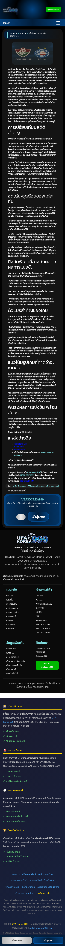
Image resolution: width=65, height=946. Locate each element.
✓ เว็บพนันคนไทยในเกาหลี (16, 856)
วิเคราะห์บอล (22, 486)
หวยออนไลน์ (11, 616)
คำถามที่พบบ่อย (12, 657)
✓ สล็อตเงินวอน (11, 731)
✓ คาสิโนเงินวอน (11, 861)
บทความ (9, 620)
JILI (37, 616)
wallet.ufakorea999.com (41, 928)
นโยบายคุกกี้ (11, 669)
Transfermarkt (20, 444)
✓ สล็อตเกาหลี (10, 736)
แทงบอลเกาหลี (54, 486)
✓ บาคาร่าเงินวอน (12, 776)
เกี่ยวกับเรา (10, 624)
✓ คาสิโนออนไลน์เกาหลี (15, 781)
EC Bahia (18, 455)
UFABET (39, 596)
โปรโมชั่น (9, 600)
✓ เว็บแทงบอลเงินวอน (14, 821)
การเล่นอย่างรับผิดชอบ (48, 887)
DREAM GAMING (43, 633)
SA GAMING (41, 620)
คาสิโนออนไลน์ (12, 608)
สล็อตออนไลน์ (11, 604)
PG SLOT (39, 600)
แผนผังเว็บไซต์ (12, 673)
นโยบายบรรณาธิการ (25, 893)
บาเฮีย (15, 486)
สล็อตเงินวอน (28, 887)
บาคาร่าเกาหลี (13, 887)
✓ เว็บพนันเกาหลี (11, 852)
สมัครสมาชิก (11, 649)
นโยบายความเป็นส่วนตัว (15, 661)
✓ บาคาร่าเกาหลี (11, 771)
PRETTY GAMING (43, 629)
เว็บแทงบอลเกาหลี (42, 486)
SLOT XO (40, 608)
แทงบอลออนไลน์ (34, 472)
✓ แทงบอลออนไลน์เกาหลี (15, 816)
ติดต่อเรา (10, 629)
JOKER (39, 612)
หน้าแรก (9, 596)
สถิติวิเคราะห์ (31, 486)
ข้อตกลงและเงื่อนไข (14, 665)
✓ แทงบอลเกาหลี (11, 811)
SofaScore (19, 447)
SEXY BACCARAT (43, 624)
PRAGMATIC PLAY (44, 604)
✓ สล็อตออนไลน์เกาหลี (14, 741)
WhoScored (19, 450)
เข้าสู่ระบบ (10, 653)
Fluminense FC (47, 452)
